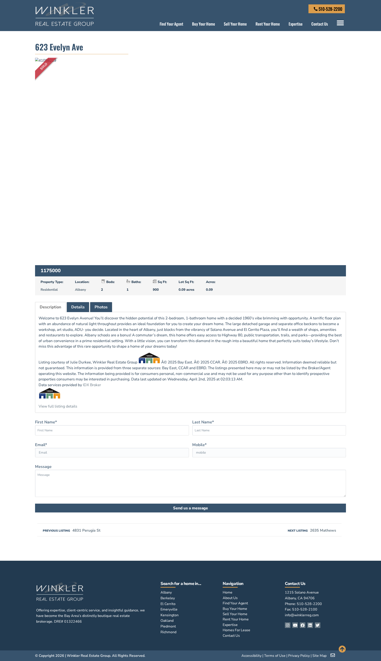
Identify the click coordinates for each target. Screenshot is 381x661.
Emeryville (169, 609)
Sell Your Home (235, 24)
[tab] (50, 307)
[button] (340, 23)
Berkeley (168, 598)
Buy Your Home (203, 24)
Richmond (168, 632)
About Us (230, 598)
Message (43, 466)
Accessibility (251, 655)
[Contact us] (333, 655)
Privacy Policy (299, 655)
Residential (49, 289)
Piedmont (168, 626)
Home (227, 592)
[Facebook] (302, 625)
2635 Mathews (312, 530)
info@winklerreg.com (302, 615)
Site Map (319, 655)
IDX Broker (92, 384)
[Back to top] (342, 649)
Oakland (167, 620)
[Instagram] (287, 625)
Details (78, 307)
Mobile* (199, 444)
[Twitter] (317, 625)
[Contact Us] (316, 9)
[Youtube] (295, 625)
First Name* (46, 422)
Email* (41, 444)
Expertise (296, 24)
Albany (80, 289)
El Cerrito (168, 603)
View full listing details (58, 406)
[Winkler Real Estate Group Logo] (64, 14)
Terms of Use (275, 655)
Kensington (170, 615)
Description (50, 307)
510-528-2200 (330, 9)
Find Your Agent (171, 24)
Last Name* (203, 422)
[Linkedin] (310, 625)
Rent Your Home (268, 24)
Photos (101, 307)
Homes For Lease (236, 630)
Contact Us (319, 24)
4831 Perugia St (72, 530)
